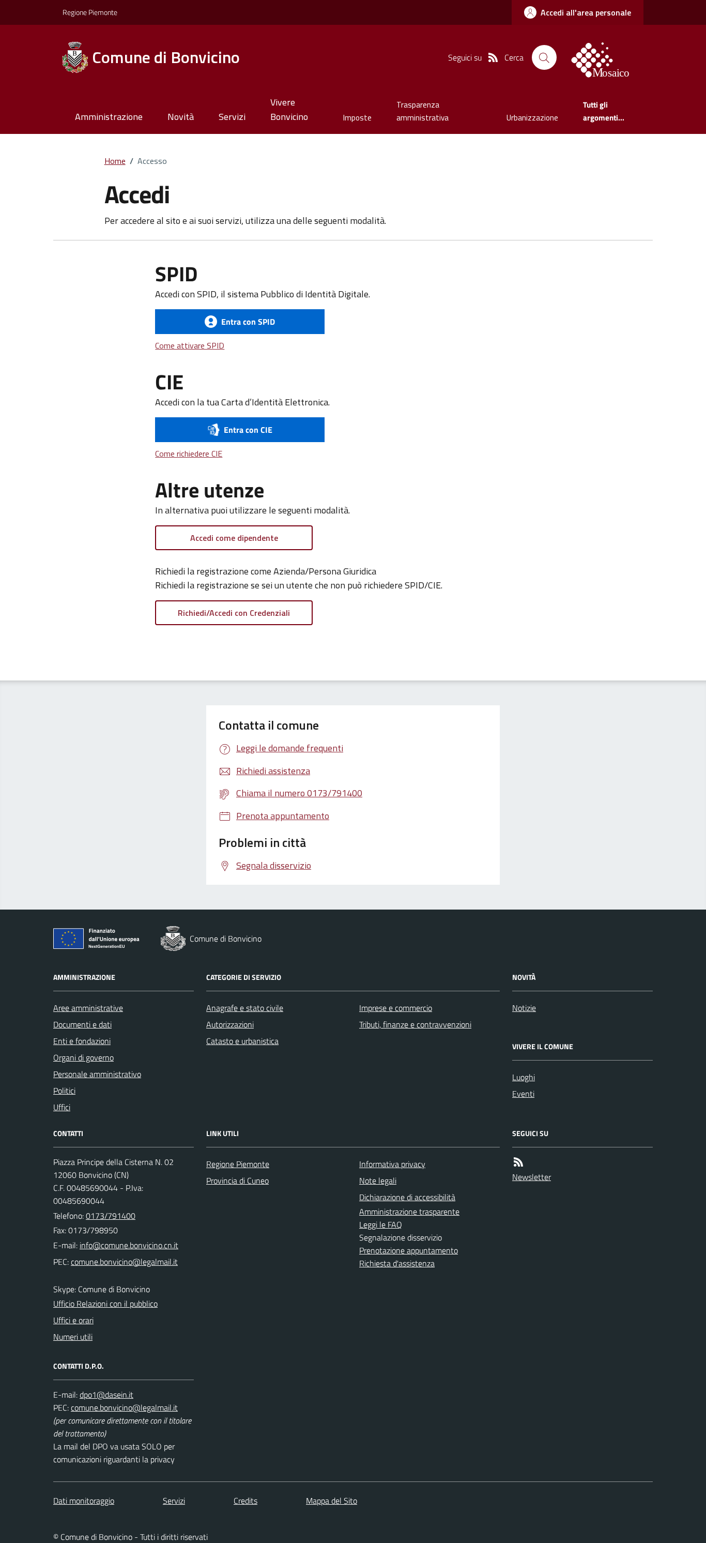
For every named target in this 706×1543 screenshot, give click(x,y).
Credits (245, 1500)
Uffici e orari (73, 1320)
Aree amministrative (88, 1008)
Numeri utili (73, 1336)
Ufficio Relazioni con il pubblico (105, 1303)
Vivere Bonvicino (289, 109)
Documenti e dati (82, 1024)
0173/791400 (110, 1215)
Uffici (61, 1107)
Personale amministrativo (97, 1074)
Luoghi (523, 1077)
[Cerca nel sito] (544, 57)
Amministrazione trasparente (409, 1211)
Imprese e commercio (395, 1008)
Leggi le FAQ (380, 1224)
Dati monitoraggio (83, 1500)
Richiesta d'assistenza (397, 1263)
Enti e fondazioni (82, 1041)
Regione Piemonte (90, 12)
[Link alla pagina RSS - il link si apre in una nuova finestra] (493, 57)
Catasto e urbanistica (242, 1041)
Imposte (357, 118)
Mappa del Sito (331, 1500)
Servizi (232, 117)
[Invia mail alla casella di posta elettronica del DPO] (106, 1394)
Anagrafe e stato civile (244, 1008)
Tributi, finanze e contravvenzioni (415, 1024)
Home (115, 161)
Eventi (523, 1093)
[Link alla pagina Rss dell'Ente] (518, 1162)
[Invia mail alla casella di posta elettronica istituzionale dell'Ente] (129, 1245)
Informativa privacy (392, 1164)
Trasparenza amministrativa (422, 111)
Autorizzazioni (230, 1024)
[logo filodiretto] (606, 57)
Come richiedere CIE (188, 453)
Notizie (524, 1008)
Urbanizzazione (532, 118)
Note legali (377, 1180)
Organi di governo (83, 1057)
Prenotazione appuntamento (408, 1250)
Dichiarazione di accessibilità (407, 1197)
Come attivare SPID (189, 345)
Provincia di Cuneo (237, 1180)
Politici (64, 1090)
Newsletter (531, 1177)
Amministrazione (109, 117)
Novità (180, 117)
